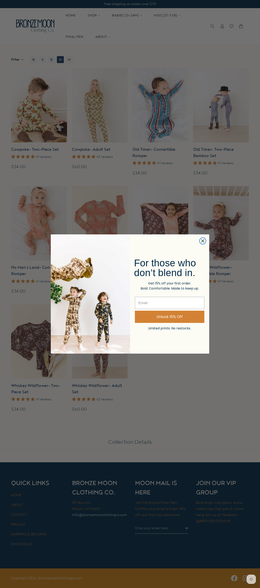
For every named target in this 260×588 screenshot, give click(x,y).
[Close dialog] (202, 241)
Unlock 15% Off (170, 316)
